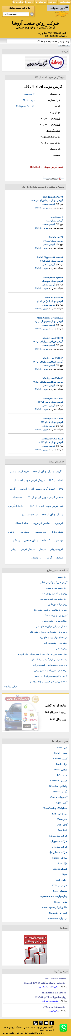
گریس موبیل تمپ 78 (53, 240)
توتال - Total (61, 764)
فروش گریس (28, 549)
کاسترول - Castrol (58, 797)
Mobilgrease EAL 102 (25, 106)
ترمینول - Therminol (57, 918)
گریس (49, 557)
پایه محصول (40, 531)
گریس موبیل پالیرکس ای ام (50, 301)
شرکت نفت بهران (58, 841)
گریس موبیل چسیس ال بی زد (49, 321)
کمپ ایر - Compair (58, 913)
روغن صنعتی (31, 540)
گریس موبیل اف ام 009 (52, 422)
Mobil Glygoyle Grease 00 (50, 257)
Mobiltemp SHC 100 (53, 197)
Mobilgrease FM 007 (53, 358)
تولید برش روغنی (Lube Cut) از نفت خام (48, 632)
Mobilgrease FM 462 (53, 378)
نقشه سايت (8, 1033)
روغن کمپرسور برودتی (56, 588)
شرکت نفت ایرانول (58, 852)
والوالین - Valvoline (58, 786)
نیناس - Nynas (60, 902)
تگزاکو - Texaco (60, 791)
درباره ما (29, 2)
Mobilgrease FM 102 (53, 338)
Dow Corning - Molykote (55, 808)
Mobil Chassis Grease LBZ (50, 317)
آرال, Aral (62, 863)
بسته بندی (24, 531)
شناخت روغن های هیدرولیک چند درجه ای (48, 681)
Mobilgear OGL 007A (52, 438)
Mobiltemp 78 (56, 237)
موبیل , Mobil (28, 100)
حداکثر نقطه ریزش (52, 143)
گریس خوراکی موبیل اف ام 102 (48, 341)
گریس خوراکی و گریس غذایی (53, 582)
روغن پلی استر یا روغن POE (54, 593)
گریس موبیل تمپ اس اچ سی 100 (47, 200)
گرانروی (56, 118)
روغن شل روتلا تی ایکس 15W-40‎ (50, 997)
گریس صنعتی (28, 94)
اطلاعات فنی (52, 178)
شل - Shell (62, 747)
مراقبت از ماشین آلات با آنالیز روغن (50, 670)
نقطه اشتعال (22, 523)
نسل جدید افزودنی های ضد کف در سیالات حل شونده (42, 654)
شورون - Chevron (58, 780)
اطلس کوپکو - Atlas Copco (54, 907)
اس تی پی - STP (59, 885)
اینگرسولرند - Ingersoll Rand (53, 896)
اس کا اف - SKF (59, 813)
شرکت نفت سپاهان (58, 835)
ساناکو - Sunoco (59, 858)
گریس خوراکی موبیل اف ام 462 (48, 382)
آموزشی (52, 2)
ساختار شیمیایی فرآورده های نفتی (51, 626)
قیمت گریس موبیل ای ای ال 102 (37, 488)
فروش (42, 549)
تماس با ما (18, 2)
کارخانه (46, 540)
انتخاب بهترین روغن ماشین (54, 621)
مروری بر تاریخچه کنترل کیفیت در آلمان (49, 665)
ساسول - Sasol (60, 891)
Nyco (64, 874)
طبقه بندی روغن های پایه (55, 643)
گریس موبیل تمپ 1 (53, 220)
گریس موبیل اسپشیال (52, 281)
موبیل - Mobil (60, 753)
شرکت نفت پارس (59, 846)
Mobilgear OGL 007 (53, 398)
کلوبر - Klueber (60, 758)
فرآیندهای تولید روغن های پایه (53, 637)
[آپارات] (35, 1024)
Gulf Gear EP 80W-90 (55, 978)
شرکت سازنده (30, 514)
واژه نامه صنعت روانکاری (18, 8)
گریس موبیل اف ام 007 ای (50, 442)
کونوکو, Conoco (60, 869)
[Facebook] (51, 1024)
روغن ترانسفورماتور (57, 604)
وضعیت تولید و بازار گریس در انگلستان (49, 659)
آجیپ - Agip (61, 802)
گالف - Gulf (62, 824)
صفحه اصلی (64, 2)
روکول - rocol (61, 880)
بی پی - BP (62, 775)
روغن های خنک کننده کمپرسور (53, 599)
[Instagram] (41, 1024)
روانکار (17, 540)
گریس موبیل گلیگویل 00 (51, 261)
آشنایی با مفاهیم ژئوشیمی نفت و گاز (50, 610)
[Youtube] (46, 1024)
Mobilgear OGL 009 (53, 418)
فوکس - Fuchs (60, 769)
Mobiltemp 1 (56, 217)
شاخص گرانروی (53, 130)
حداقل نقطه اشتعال (51, 137)
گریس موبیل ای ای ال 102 (47, 471)
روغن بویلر (62, 577)
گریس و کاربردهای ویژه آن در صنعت (50, 676)
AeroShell (62, 830)
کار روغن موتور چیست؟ (56, 615)
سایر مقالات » (10, 686)
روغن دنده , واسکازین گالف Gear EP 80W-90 (45, 983)
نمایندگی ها (41, 2)
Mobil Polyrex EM (54, 297)
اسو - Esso (62, 819)
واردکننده (36, 557)
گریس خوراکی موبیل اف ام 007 (48, 361)
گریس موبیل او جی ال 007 (50, 402)
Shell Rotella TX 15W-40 (54, 992)
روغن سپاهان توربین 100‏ (54, 1007)
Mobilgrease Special (53, 277)
